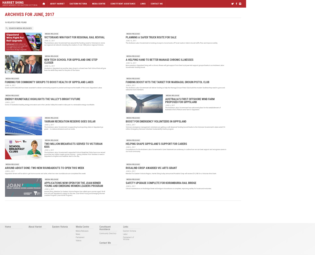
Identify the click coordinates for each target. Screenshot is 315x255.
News (78, 234)
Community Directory (107, 233)
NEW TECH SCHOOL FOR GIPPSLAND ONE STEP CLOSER (71, 61)
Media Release (51, 34)
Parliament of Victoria (128, 238)
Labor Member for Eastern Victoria (19, 5)
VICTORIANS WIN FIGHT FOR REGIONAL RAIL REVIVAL (74, 37)
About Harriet (57, 4)
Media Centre (98, 4)
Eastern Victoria (78, 4)
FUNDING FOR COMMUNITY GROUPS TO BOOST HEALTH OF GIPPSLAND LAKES (49, 82)
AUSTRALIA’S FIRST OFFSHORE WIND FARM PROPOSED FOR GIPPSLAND (190, 101)
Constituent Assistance (122, 4)
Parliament (80, 237)
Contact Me (157, 4)
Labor (125, 234)
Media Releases (82, 231)
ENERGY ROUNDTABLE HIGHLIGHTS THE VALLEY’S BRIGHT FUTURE (42, 99)
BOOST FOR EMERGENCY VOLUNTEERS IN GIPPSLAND (156, 121)
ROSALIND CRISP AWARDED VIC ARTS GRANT (151, 168)
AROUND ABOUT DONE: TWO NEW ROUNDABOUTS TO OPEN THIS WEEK (44, 168)
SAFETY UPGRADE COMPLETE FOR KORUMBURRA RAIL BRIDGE (161, 183)
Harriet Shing (13, 2)
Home (43, 4)
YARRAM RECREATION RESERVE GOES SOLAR (69, 121)
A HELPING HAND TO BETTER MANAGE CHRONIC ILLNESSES (159, 59)
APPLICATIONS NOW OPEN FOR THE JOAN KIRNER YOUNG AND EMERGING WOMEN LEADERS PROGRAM (73, 184)
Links (143, 4)
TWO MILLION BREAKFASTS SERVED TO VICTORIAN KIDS (73, 145)
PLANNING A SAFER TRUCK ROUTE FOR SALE (151, 37)
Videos (78, 241)
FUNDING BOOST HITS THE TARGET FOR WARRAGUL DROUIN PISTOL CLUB (167, 82)
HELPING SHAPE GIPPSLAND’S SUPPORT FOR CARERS (156, 144)
